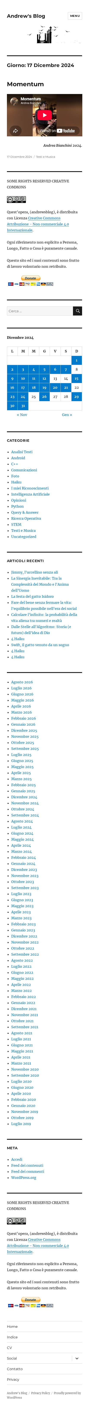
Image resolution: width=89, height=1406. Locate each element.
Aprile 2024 (21, 845)
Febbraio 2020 (23, 1099)
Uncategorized (23, 536)
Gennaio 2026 (23, 724)
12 (44, 378)
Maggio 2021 (22, 1051)
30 (12, 405)
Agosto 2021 (21, 1033)
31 (23, 405)
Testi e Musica (45, 156)
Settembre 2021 (24, 1027)
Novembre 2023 (24, 876)
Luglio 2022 (21, 966)
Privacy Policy (40, 1393)
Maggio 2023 (22, 906)
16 (12, 387)
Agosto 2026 (22, 682)
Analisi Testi (21, 452)
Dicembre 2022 (24, 936)
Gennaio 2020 (23, 1105)
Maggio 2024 (22, 839)
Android (18, 458)
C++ (14, 464)
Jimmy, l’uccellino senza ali (34, 572)
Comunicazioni (24, 470)
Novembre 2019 (24, 1111)
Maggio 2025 (22, 767)
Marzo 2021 (21, 1063)
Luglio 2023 (21, 894)
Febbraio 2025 (23, 785)
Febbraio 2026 (23, 718)
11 (33, 378)
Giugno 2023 (22, 900)
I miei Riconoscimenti (30, 488)
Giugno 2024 (22, 833)
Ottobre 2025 (22, 742)
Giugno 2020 (22, 1087)
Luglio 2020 (21, 1081)
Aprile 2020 (21, 1093)
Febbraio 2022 (23, 997)
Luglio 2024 (21, 827)
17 (23, 387)
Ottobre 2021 (22, 1021)
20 (55, 387)
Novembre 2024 (25, 803)
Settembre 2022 (25, 954)
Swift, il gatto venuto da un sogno (40, 645)
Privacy (13, 1379)
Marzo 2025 (21, 779)
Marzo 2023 (21, 918)
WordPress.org (23, 1177)
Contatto (15, 1369)
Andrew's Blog (26, 16)
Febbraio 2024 (23, 857)
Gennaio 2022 (23, 1003)
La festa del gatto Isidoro (32, 596)
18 (34, 387)
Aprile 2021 (20, 1057)
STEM (16, 524)
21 (66, 387)
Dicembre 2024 (24, 797)
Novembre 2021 (24, 1015)
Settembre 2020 (25, 1075)
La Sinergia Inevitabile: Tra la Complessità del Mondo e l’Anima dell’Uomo (40, 584)
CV (9, 1348)
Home (12, 1327)
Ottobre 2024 (22, 809)
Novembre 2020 (25, 1069)
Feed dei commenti (27, 1171)
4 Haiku (17, 639)
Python (17, 506)
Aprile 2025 (21, 773)
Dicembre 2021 (24, 1009)
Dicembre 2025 (24, 730)
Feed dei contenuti (27, 1165)
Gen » (67, 415)
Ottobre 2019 (22, 1118)
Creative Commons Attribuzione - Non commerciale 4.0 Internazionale (38, 224)
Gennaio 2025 (23, 791)
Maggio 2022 (22, 978)
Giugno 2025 (22, 761)
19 (44, 387)
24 (23, 396)
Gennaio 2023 (23, 930)
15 (76, 378)
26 (44, 396)
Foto (15, 476)
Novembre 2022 (25, 942)
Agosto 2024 (22, 821)
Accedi (16, 1159)
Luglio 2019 (21, 1124)
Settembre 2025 (25, 748)
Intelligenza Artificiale (30, 494)
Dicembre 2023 (24, 869)
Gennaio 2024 (23, 863)
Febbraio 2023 (23, 924)
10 (23, 378)
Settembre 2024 (25, 815)
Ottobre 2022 (22, 948)
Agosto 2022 (22, 960)
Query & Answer (24, 512)
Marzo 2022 (21, 990)
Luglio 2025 (21, 754)
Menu (75, 16)
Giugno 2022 (22, 972)
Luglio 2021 (21, 1039)
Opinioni (18, 500)
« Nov (22, 415)
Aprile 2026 (21, 706)
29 (76, 396)
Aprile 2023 (21, 912)
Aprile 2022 (21, 984)
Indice (12, 1337)
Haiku (16, 482)
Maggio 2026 (22, 700)
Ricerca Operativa (26, 518)
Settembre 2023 (25, 888)
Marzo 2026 (21, 712)
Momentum (25, 84)
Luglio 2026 (21, 688)
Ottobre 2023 (22, 882)
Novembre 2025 (25, 736)
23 (12, 396)
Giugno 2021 (22, 1045)
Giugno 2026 (22, 694)
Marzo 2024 (21, 851)
